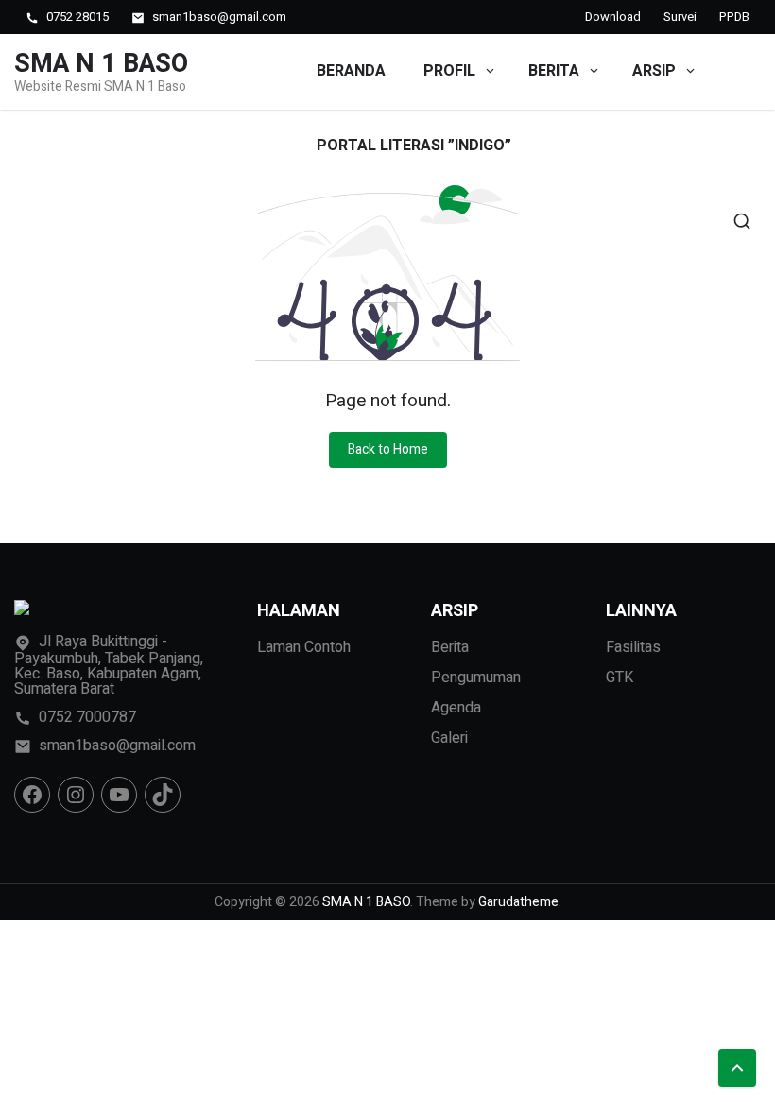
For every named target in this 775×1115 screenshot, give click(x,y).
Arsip (654, 71)
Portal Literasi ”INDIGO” (414, 145)
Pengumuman (476, 677)
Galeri (449, 738)
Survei (680, 17)
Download (613, 17)
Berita (553, 71)
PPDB (734, 17)
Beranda (351, 71)
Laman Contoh (304, 647)
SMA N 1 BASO (101, 63)
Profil (449, 71)
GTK (619, 677)
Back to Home (388, 449)
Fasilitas (633, 647)
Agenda (456, 707)
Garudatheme (518, 902)
